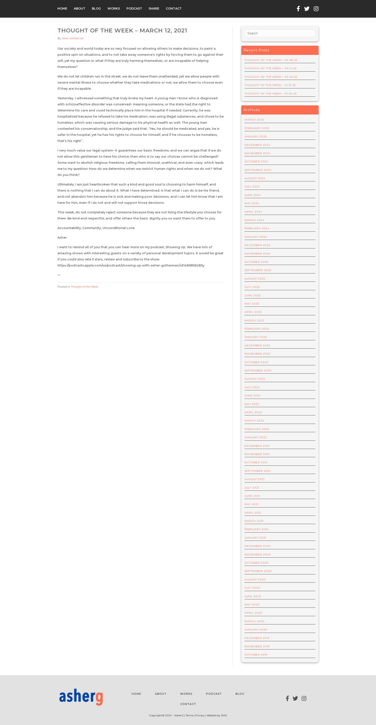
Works (113, 8)
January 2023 (256, 337)
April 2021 (253, 512)
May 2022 (252, 404)
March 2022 (254, 420)
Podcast (134, 8)
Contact (174, 8)
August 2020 (255, 579)
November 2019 (257, 646)
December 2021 (257, 445)
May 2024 (252, 203)
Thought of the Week (84, 286)
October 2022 (256, 362)
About (79, 8)
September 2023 (258, 270)
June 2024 (253, 195)
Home (62, 8)
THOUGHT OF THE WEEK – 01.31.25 (270, 85)
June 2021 (252, 495)
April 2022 (253, 412)
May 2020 (252, 604)
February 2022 (257, 429)
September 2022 (258, 370)
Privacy (200, 715)
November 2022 (257, 353)
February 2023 (257, 328)
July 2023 (252, 286)
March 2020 (255, 621)
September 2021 (258, 470)
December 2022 (257, 345)
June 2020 (253, 596)
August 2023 (255, 278)
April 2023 (253, 312)
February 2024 (257, 228)
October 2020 (257, 562)
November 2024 (258, 153)
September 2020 (258, 571)
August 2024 (255, 178)
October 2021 (256, 462)
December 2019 (257, 638)
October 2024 (257, 161)
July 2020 (252, 587)
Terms (190, 715)
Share (154, 8)
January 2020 (256, 629)
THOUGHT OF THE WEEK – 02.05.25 (271, 76)
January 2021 (255, 537)
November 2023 (257, 253)
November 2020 (258, 554)
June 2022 (253, 395)
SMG (224, 715)
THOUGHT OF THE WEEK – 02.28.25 (271, 60)
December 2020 (258, 546)
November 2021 (257, 454)
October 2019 (256, 654)
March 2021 (254, 521)
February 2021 (257, 529)
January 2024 (256, 236)
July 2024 (252, 186)
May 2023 (252, 303)
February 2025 (257, 128)
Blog (96, 8)
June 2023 (253, 295)
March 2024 (254, 220)
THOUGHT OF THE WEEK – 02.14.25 (271, 68)
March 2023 (254, 320)
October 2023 (256, 261)
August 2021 (255, 479)
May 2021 (251, 504)
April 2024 (253, 211)
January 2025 (256, 136)
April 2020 (253, 612)
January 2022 (256, 437)
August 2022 (255, 378)
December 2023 (257, 245)
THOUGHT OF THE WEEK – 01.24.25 (271, 93)
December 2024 (257, 145)
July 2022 (252, 387)
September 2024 (258, 170)
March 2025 (254, 119)
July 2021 (252, 487)
